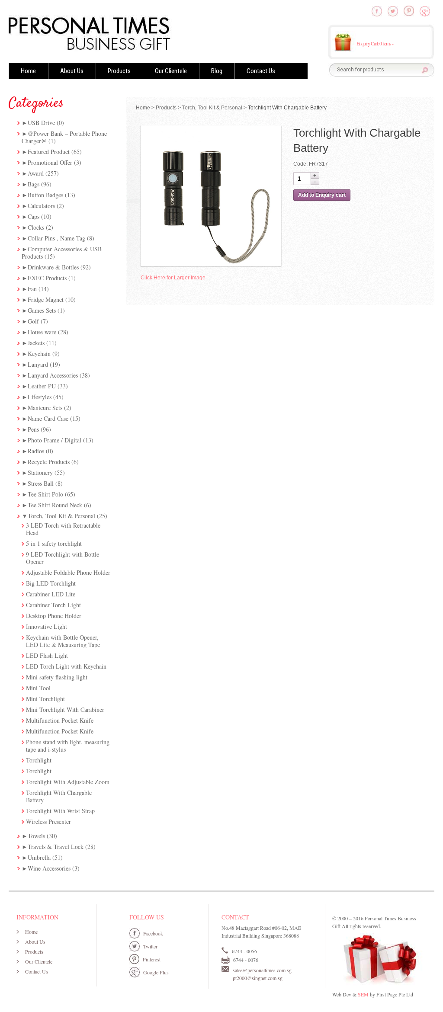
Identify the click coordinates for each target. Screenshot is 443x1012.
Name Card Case (48, 418)
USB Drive (41, 122)
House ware (42, 332)
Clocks (36, 227)
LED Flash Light (47, 655)
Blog (216, 71)
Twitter (150, 946)
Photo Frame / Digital (54, 440)
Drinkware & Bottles (53, 267)
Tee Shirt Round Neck (55, 505)
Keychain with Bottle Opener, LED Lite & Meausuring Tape (63, 641)
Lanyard (38, 364)
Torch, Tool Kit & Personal (61, 516)
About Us (71, 71)
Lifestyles (39, 397)
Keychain (39, 353)
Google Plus (156, 972)
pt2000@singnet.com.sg (257, 977)
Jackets (36, 343)
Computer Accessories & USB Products (62, 252)
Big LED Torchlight (51, 583)
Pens (33, 429)
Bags (33, 184)
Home (28, 71)
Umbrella (39, 857)
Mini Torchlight (45, 699)
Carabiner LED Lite (50, 594)
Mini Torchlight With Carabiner (65, 709)
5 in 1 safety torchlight (54, 543)
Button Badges (45, 195)
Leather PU (42, 386)
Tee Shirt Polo (45, 494)
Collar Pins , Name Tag (56, 238)
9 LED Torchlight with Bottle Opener (62, 558)
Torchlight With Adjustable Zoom (67, 782)
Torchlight (38, 760)
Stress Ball (41, 483)
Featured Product (49, 151)
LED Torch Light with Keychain (66, 666)
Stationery (40, 472)
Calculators (41, 206)
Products (119, 71)
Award (36, 173)
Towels (36, 836)
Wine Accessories (49, 868)
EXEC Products (47, 278)
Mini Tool (38, 688)
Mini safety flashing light (56, 677)
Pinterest (152, 959)
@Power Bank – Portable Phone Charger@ (64, 137)
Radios (36, 451)
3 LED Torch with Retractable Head (63, 529)
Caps (33, 216)
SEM (363, 994)
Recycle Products (49, 462)
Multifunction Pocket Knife (59, 720)
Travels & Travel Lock (55, 846)
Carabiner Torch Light (53, 605)
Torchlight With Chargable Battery (59, 796)
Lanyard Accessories (53, 375)
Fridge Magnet (46, 299)
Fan (32, 289)
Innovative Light (46, 626)
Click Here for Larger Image (173, 278)
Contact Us (261, 71)
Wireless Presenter (48, 821)
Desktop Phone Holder (53, 616)
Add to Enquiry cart (322, 195)
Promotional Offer (50, 162)
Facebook (153, 933)
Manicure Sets (45, 408)
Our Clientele (171, 71)
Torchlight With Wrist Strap (60, 811)
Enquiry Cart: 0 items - (374, 43)
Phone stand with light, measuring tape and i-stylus (67, 745)
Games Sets (42, 310)
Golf (33, 321)
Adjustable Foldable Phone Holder (68, 572)
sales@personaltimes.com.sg (262, 970)
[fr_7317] (211, 195)
